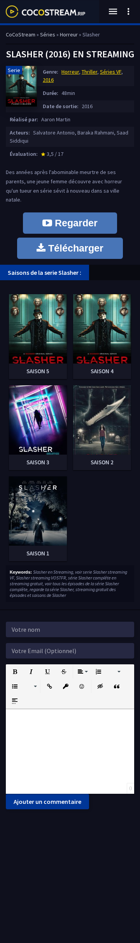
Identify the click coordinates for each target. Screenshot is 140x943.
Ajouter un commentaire (47, 801)
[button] (14, 671)
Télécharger (74, 248)
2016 (48, 79)
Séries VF (110, 71)
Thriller (89, 71)
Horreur (70, 71)
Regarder (75, 222)
